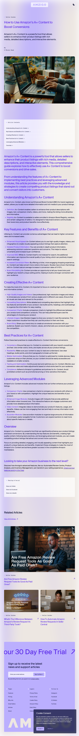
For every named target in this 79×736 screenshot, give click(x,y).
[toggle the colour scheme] (74, 4)
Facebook (54, 697)
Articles (10, 707)
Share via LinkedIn (11, 493)
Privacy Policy (33, 693)
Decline (50, 728)
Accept (40, 728)
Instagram (54, 693)
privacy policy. (35, 679)
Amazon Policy (34, 704)
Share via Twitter (11, 486)
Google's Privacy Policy (48, 723)
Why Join (10, 700)
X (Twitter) (54, 700)
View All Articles (10, 519)
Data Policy (33, 707)
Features (10, 693)
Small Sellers (12, 704)
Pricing (10, 697)
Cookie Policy (33, 700)
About (10, 711)
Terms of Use (33, 697)
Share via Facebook (11, 489)
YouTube (53, 704)
